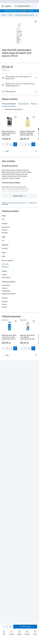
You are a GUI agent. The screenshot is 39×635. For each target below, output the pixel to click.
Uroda (10, 15)
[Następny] (35, 151)
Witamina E (5, 267)
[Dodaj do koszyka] (15, 144)
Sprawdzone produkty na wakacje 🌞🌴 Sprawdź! (18, 10)
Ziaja (3, 219)
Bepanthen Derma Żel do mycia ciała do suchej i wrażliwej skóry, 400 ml (9, 337)
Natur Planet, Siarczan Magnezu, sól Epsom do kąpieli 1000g (9, 133)
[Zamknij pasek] (36, 10)
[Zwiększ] (10, 626)
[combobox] (25, 6)
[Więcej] (35, 91)
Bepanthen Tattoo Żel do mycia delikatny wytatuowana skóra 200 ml (27, 337)
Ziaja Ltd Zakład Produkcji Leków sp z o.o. (18, 202)
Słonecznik (5, 264)
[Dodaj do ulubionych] (35, 21)
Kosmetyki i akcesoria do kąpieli (24, 15)
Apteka (4, 15)
